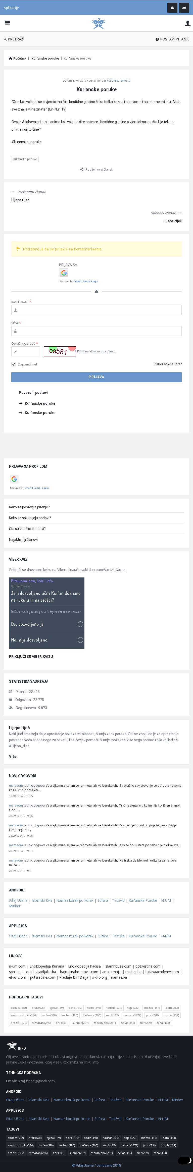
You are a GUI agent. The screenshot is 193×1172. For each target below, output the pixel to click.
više (13, 757)
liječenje (92, 1015)
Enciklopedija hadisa (84, 966)
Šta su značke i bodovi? (27, 529)
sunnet (80, 1023)
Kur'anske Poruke (143, 900)
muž (112, 1015)
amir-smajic (111, 971)
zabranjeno (104, 1023)
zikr (146, 1023)
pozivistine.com (148, 966)
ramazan (41, 1023)
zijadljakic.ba (46, 971)
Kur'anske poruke (118, 80)
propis (171, 1015)
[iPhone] (172, 8)
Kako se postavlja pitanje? (29, 507)
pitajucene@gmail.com (30, 1081)
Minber (14, 905)
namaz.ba (119, 977)
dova (75, 1007)
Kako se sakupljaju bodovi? (30, 518)
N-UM (166, 900)
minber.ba (133, 971)
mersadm (16, 785)
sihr (61, 1023)
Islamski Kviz (42, 900)
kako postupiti (23, 1015)
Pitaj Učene (18, 900)
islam (172, 1007)
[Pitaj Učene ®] (101, 23)
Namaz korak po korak (74, 900)
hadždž (114, 1007)
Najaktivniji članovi (23, 540)
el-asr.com (17, 977)
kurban (70, 1015)
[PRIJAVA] (188, 23)
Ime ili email (21, 302)
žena (163, 1023)
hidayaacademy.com (162, 971)
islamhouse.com (118, 966)
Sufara (103, 900)
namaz (132, 1015)
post (152, 1015)
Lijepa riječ (20, 200)
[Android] (184, 8)
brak (38, 1007)
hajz (133, 1007)
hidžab (152, 1007)
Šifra (16, 323)
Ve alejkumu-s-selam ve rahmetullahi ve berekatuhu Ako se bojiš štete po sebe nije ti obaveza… (113, 845)
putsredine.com (42, 977)
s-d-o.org (99, 977)
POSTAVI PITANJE (174, 39)
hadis (94, 1007)
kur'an (49, 1015)
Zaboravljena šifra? (168, 364)
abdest (19, 1007)
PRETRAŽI (16, 39)
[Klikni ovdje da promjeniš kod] (60, 351)
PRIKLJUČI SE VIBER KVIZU (31, 656)
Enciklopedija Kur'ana (47, 966)
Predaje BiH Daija (73, 977)
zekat (128, 1023)
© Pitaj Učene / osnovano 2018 (96, 1165)
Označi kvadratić (24, 343)
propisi (19, 1023)
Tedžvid (118, 900)
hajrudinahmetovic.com (79, 971)
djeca (57, 1007)
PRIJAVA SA (68, 264)
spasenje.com (20, 971)
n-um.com (17, 966)
